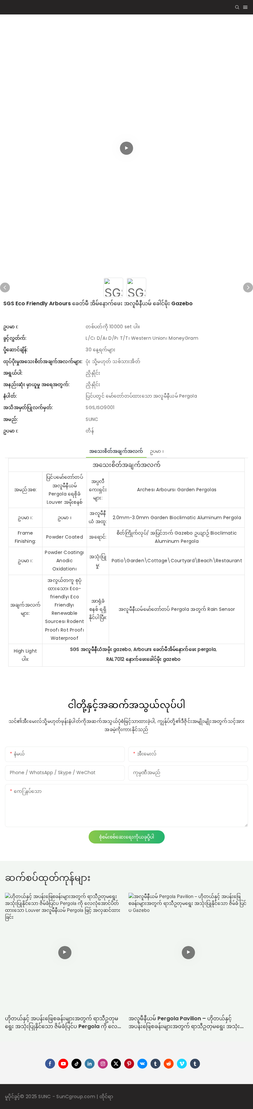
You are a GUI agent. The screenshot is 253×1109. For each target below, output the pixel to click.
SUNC (45, 1096)
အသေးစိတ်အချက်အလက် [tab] (116, 451)
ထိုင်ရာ (106, 1096)
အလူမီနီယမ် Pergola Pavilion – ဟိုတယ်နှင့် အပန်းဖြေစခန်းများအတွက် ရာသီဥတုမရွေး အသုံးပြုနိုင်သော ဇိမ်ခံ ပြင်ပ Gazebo (187, 1022)
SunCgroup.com (76, 1096)
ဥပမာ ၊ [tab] (157, 451)
